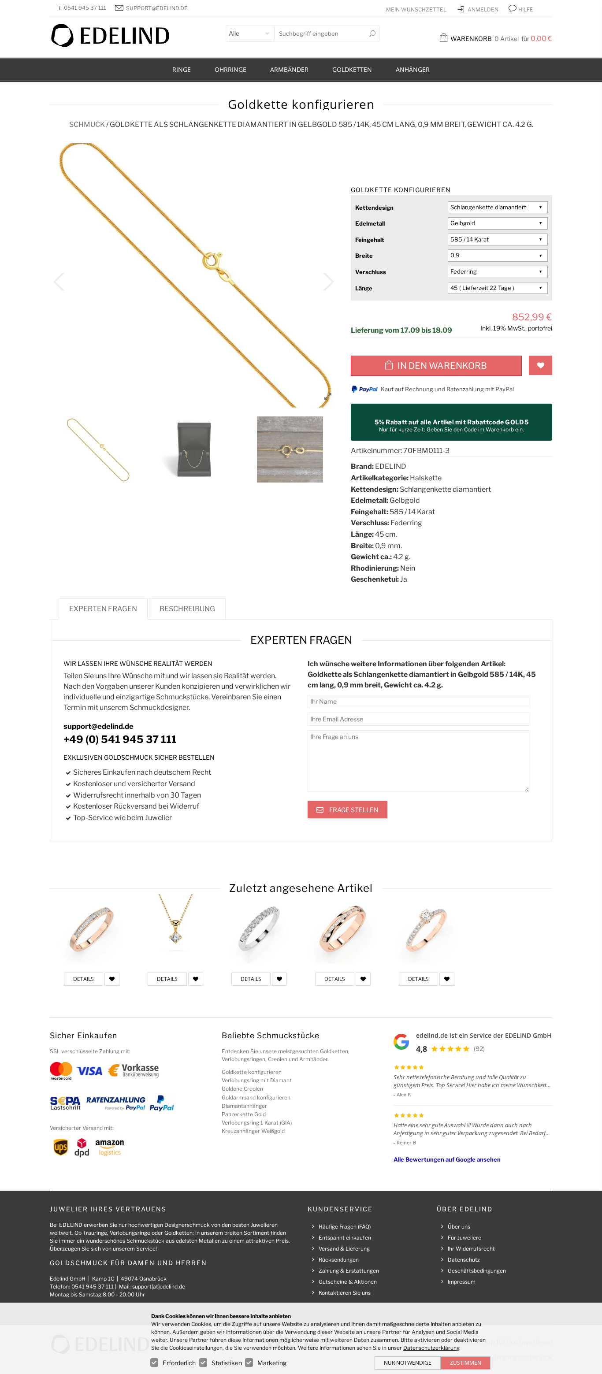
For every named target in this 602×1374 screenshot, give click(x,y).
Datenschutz (464, 1259)
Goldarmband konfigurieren (256, 1097)
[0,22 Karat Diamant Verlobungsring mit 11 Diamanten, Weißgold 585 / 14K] (259, 929)
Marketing (271, 1363)
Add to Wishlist (540, 365)
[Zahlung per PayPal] (161, 1102)
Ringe (181, 69)
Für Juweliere (464, 1237)
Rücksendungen (339, 1259)
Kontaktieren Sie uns (345, 1292)
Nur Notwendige (407, 1363)
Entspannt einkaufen (345, 1237)
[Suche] (372, 33)
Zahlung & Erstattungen (349, 1270)
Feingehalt (369, 239)
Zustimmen (465, 1363)
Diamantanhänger (244, 1106)
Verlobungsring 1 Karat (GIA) (257, 1122)
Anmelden (484, 9)
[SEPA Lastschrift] (65, 1102)
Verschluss (370, 271)
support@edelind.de (157, 8)
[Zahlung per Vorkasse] (133, 1070)
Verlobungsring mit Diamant (257, 1080)
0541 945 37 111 (85, 7)
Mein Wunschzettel (417, 9)
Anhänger (413, 69)
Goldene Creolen (242, 1088)
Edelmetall (370, 223)
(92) (479, 1048)
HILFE (525, 9)
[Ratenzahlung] (116, 1102)
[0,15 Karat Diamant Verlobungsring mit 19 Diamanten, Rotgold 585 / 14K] (343, 929)
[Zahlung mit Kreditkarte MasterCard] (61, 1070)
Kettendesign (374, 207)
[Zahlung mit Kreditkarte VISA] (89, 1070)
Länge (363, 288)
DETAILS (83, 979)
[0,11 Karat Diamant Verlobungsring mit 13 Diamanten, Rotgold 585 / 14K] (91, 929)
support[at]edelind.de (158, 1286)
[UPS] (61, 1147)
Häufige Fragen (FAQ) (345, 1226)
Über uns (459, 1226)
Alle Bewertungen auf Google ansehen (447, 1159)
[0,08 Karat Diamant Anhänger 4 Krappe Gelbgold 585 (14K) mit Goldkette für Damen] (175, 929)
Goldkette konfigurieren (252, 1072)
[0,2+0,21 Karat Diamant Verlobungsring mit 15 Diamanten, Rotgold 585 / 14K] (426, 929)
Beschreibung (187, 609)
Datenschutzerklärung (431, 1347)
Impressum (462, 1281)
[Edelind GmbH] (116, 45)
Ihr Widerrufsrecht (471, 1248)
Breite (364, 255)
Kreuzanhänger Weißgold (253, 1131)
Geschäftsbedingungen (477, 1270)
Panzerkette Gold (244, 1114)
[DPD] (82, 1147)
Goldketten (352, 69)
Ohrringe (230, 69)
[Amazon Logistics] (109, 1147)
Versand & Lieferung (344, 1248)
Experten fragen (103, 609)
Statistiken (227, 1363)
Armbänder (289, 69)
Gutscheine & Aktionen (348, 1281)
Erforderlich (179, 1363)
